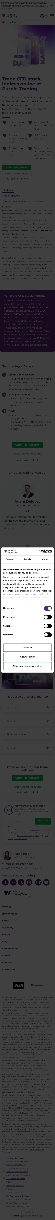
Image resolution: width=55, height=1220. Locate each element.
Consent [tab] (10, 559)
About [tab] (45, 559)
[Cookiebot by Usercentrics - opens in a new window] (39, 551)
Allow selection (27, 657)
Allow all (27, 647)
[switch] (48, 617)
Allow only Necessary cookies (27, 666)
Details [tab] (27, 559)
